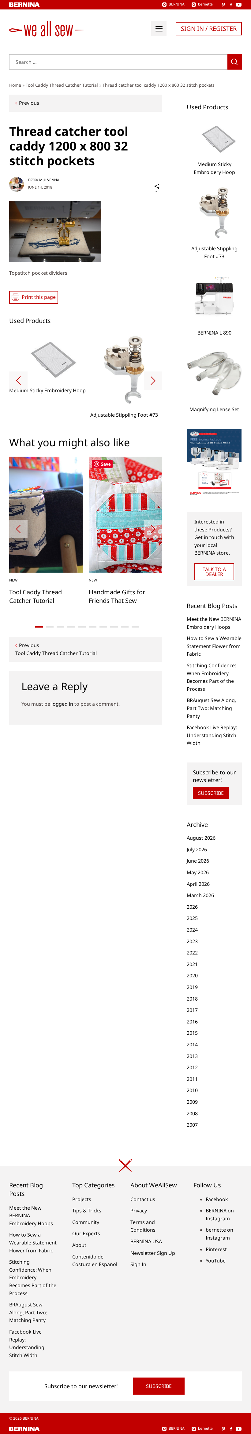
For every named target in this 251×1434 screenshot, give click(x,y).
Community (85, 1222)
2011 (192, 1079)
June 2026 (198, 860)
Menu (159, 28)
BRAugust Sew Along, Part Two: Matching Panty (211, 708)
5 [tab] (82, 627)
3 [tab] (60, 627)
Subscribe (211, 793)
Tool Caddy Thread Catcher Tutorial (62, 85)
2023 (192, 941)
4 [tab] (71, 627)
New (13, 580)
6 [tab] (92, 627)
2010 (192, 1090)
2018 (192, 998)
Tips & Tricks (86, 1210)
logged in (62, 704)
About (79, 1245)
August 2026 (201, 838)
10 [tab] (135, 627)
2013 (192, 1056)
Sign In (138, 1264)
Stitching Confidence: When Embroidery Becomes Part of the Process (32, 1277)
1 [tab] (39, 627)
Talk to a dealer (214, 572)
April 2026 (198, 884)
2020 (192, 975)
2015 (192, 1033)
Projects (81, 1199)
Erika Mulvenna (43, 180)
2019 (192, 987)
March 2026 (200, 895)
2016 (192, 1021)
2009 (192, 1102)
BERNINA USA (146, 1241)
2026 (192, 906)
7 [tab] (103, 627)
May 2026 (198, 872)
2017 (192, 1010)
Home (15, 85)
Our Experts (86, 1233)
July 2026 (197, 849)
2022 (192, 952)
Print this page (39, 297)
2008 (192, 1113)
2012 (192, 1067)
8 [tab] (114, 627)
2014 (192, 1044)
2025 (192, 918)
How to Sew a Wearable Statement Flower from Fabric (214, 646)
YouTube (216, 1260)
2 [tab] (50, 627)
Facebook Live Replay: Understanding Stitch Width (212, 735)
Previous (29, 103)
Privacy (138, 1210)
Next (153, 380)
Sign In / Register (209, 28)
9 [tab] (125, 627)
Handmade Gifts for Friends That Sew (117, 596)
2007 (192, 1124)
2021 (192, 964)
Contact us (142, 1199)
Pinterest (216, 1249)
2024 (192, 929)
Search (234, 62)
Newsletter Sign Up (152, 1253)
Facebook (217, 1199)
